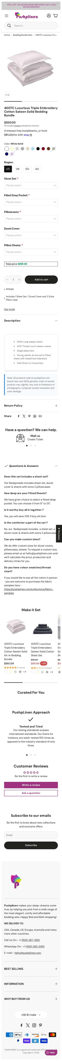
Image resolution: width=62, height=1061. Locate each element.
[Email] (40, 416)
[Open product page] (16, 627)
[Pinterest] (29, 416)
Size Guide (9, 309)
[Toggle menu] (6, 15)
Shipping (17, 126)
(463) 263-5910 (35, 946)
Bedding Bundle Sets (22, 35)
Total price (12, 264)
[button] (31, 25)
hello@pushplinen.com (27, 953)
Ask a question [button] (31, 793)
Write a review (31, 785)
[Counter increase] (19, 279)
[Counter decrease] (7, 279)
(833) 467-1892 (31, 940)
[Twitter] (24, 416)
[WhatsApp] (34, 416)
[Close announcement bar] (57, 4)
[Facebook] (18, 416)
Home (7, 35)
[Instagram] (34, 1025)
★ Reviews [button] (59, 533)
